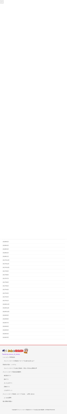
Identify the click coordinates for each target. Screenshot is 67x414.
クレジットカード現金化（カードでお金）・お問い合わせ (18, 394)
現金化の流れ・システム (9, 364)
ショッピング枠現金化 (9, 357)
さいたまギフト (8, 383)
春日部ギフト (7, 375)
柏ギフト (6, 379)
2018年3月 (6, 249)
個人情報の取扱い (7, 401)
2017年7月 (6, 278)
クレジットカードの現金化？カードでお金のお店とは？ (19, 361)
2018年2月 (6, 252)
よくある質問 (7, 397)
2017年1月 (6, 300)
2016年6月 (6, 326)
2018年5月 (6, 241)
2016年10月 (6, 311)
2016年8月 (6, 319)
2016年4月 (6, 333)
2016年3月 (6, 337)
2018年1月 (6, 256)
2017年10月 (6, 267)
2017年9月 (6, 271)
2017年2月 (6, 297)
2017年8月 (6, 274)
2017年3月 (6, 293)
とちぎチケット (8, 390)
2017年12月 (6, 260)
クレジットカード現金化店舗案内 (12, 372)
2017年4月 (6, 289)
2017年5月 (6, 286)
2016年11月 (6, 308)
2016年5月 (6, 330)
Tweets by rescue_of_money (11, 354)
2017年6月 (6, 282)
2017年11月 (6, 263)
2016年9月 (6, 315)
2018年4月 (6, 245)
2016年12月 (6, 304)
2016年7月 (6, 322)
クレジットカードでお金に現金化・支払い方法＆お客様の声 (20, 368)
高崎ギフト (7, 386)
